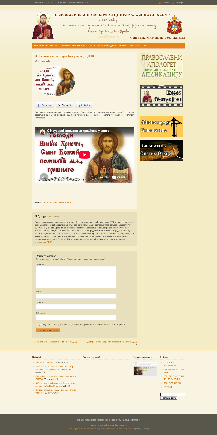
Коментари (178, 2)
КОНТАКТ (167, 387)
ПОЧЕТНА (38, 2)
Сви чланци (52, 216)
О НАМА (50, 2)
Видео (46, 202)
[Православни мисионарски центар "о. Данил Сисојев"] (108, 39)
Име (38, 292)
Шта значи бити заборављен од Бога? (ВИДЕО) (55, 342)
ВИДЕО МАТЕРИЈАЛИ (78, 2)
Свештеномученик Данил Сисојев (108, 46)
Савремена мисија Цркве (74, 46)
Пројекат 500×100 (138, 46)
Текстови (165, 2)
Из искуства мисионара (60, 202)
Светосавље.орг (121, 425)
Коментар (41, 264)
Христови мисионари (45, 46)
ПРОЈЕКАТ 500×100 (172, 383)
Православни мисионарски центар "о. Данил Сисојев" (108, 419)
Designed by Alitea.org (140, 429)
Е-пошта (40, 302)
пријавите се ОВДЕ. (44, 242)
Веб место (40, 313)
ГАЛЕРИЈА (61, 2)
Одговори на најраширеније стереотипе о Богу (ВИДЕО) (111, 342)
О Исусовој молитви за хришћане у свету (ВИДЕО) (64, 56)
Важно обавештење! (44, 363)
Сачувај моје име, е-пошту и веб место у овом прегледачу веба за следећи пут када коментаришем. (81, 325)
